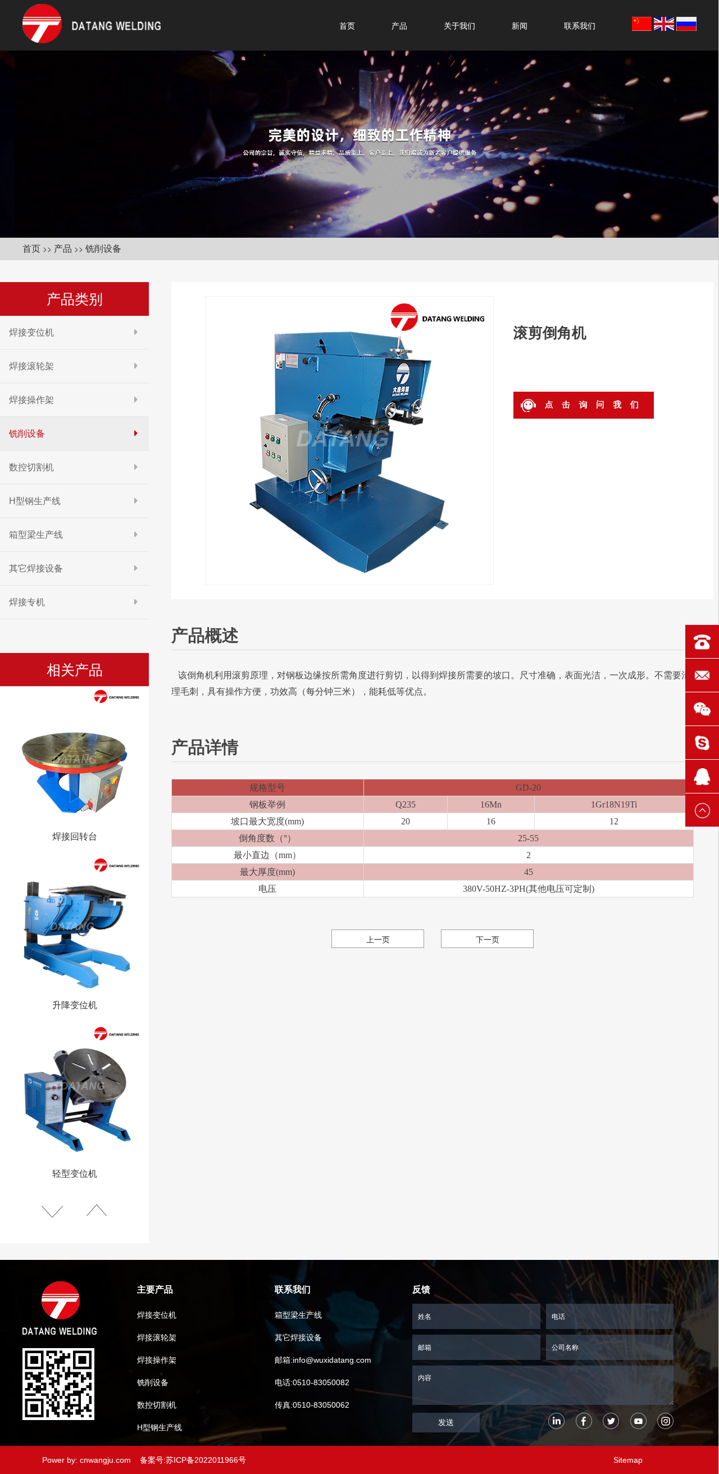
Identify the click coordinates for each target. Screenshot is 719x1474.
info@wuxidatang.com (332, 1359)
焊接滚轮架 (31, 366)
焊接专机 (27, 602)
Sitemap (628, 1459)
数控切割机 (31, 467)
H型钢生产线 (35, 501)
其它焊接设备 (36, 568)
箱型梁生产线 (36, 534)
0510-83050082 (321, 1382)
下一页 (487, 939)
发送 (446, 1422)
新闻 (519, 25)
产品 (399, 25)
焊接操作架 (31, 400)
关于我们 (459, 25)
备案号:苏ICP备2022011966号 (193, 1459)
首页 (347, 25)
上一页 (378, 939)
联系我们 (579, 25)
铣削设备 (103, 248)
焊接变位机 (31, 332)
